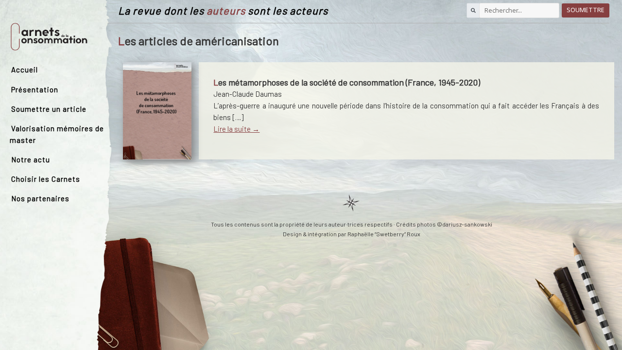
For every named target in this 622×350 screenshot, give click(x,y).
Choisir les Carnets (45, 179)
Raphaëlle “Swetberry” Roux (383, 233)
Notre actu (30, 159)
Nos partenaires (40, 198)
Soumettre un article (48, 109)
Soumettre (586, 10)
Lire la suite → (236, 128)
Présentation (34, 89)
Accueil (24, 69)
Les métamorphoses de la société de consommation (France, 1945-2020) (346, 82)
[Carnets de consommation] (49, 36)
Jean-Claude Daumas (247, 93)
